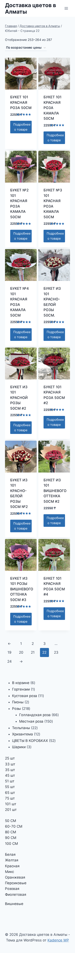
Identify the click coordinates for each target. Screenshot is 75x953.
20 (21, 652)
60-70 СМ (13, 826)
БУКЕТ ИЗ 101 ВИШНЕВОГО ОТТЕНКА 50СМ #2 (55, 491)
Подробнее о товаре (22, 126)
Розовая (12, 889)
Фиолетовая (15, 894)
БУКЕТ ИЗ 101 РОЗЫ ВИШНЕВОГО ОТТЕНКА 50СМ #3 (21, 589)
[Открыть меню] (66, 8)
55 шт (10, 787)
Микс (9, 872)
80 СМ (10, 832)
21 (33, 652)
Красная (12, 866)
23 (56, 652)
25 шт (10, 758)
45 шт (10, 775)
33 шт (10, 764)
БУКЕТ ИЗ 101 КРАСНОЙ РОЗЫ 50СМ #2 (19, 397)
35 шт (10, 770)
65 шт (10, 793)
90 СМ (10, 838)
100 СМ (11, 843)
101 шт (10, 804)
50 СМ (10, 821)
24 (9, 661)
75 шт (10, 798)
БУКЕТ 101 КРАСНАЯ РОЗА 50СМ (20, 102)
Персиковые (15, 883)
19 (9, 652)
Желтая (11, 860)
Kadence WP (58, 940)
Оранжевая (15, 877)
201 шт (11, 810)
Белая (10, 854)
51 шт (9, 781)
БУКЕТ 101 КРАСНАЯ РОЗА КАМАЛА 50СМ (52, 108)
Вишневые (14, 904)
